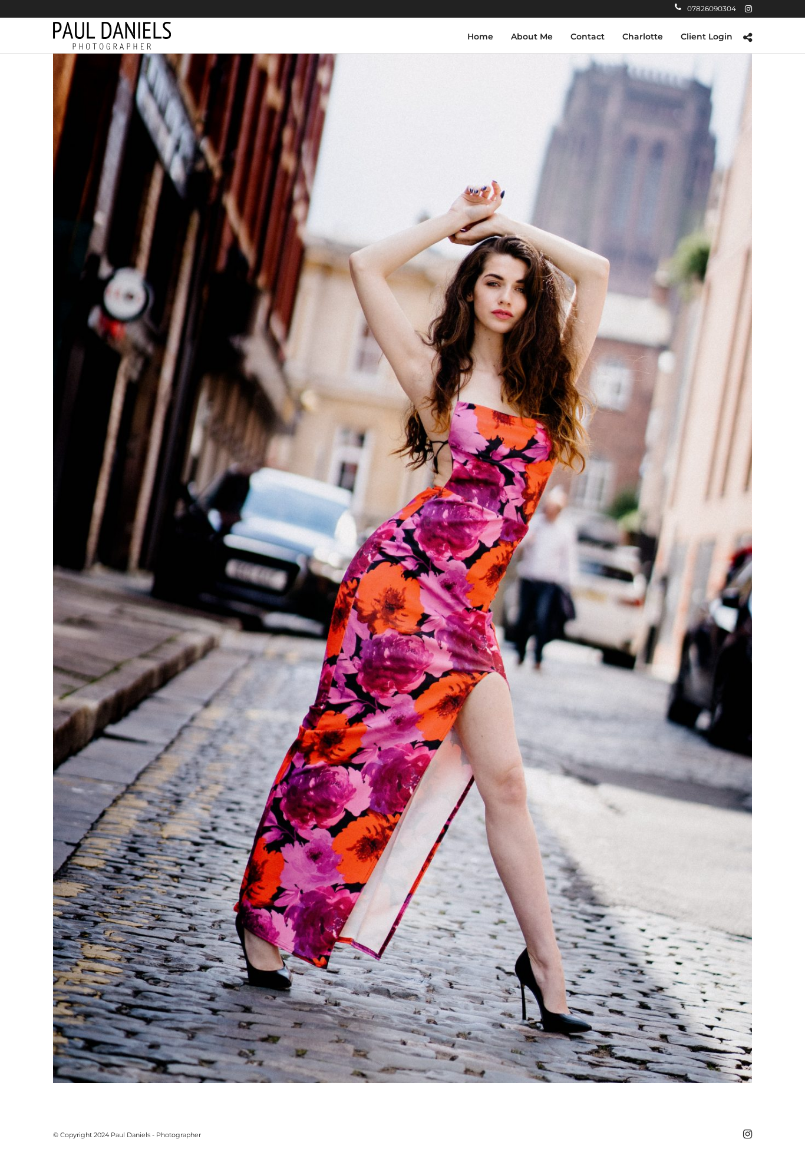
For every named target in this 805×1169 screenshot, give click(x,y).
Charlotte (642, 36)
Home (480, 36)
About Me (532, 36)
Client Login (707, 36)
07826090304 (711, 8)
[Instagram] (748, 9)
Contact (587, 36)
